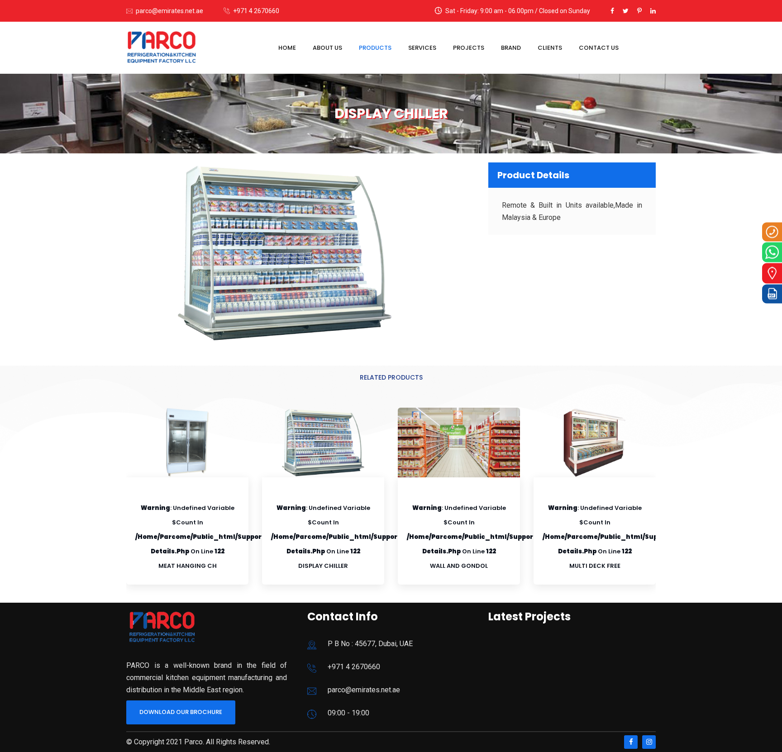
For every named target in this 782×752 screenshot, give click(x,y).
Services (422, 47)
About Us (327, 47)
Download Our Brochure (180, 712)
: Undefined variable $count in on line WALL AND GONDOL (496, 537)
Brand (511, 47)
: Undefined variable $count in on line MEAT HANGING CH (224, 537)
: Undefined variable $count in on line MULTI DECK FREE (631, 537)
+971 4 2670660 (256, 10)
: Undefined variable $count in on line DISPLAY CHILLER (360, 537)
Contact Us (599, 47)
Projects (468, 47)
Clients (550, 47)
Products (375, 47)
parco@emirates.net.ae (169, 10)
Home (287, 47)
